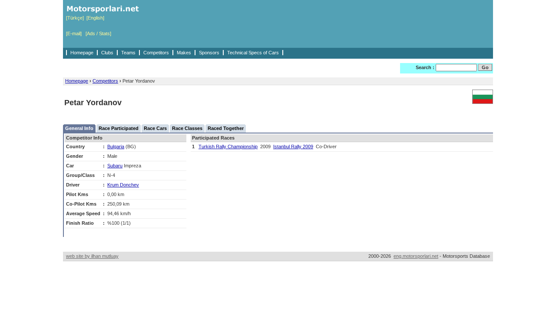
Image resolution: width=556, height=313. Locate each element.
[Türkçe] (75, 17)
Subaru (114, 165)
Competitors (156, 52)
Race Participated (119, 128)
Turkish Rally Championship (228, 146)
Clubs (107, 52)
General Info (79, 128)
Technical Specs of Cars (253, 52)
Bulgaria (115, 146)
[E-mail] (74, 33)
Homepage (81, 52)
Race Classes (187, 128)
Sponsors (209, 52)
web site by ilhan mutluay (92, 256)
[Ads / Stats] (98, 33)
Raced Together (226, 128)
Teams (128, 52)
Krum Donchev (123, 184)
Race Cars (155, 128)
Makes (184, 52)
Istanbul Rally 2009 (293, 146)
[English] (95, 17)
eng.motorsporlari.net (416, 256)
